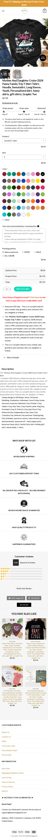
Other (7, 220)
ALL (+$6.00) (9, 256)
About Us (5, 732)
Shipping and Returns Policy (13, 773)
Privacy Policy (7, 786)
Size (4, 153)
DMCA (5, 791)
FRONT (27, 252)
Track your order (8, 746)
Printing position (9, 249)
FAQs (4, 741)
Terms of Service (8, 782)
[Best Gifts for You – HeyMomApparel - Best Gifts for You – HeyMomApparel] (24, 11)
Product (5, 136)
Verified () (35, 598)
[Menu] (3, 11)
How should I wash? (9, 750)
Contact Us (6, 737)
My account (6, 755)
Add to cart (22, 289)
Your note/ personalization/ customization (20, 226)
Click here (34, 297)
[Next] (44, 42)
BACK (38, 252)
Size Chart (6, 768)
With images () (17, 598)
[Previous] (4, 42)
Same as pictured (11, 252)
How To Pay (7, 777)
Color (4, 169)
